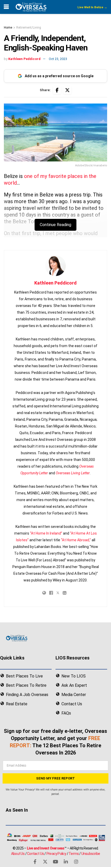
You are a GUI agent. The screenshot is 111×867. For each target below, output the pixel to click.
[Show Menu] (6, 7)
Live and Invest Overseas (46, 848)
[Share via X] (67, 90)
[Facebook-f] (35, 861)
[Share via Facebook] (57, 90)
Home (8, 27)
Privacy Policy (56, 853)
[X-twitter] (45, 861)
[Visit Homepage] (30, 7)
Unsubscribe (90, 853)
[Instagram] (76, 861)
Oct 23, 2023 (58, 59)
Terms (74, 853)
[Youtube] (55, 861)
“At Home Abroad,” (76, 540)
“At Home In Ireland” (46, 533)
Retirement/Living (28, 27)
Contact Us (35, 853)
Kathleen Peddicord (24, 59)
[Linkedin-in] (66, 861)
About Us (18, 853)
